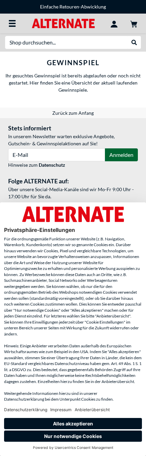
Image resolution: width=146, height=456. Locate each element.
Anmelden (121, 154)
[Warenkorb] (134, 23)
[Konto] (114, 23)
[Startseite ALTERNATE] (63, 23)
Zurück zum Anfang (73, 113)
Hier (34, 83)
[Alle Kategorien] (12, 23)
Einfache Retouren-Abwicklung (73, 7)
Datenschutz (52, 165)
